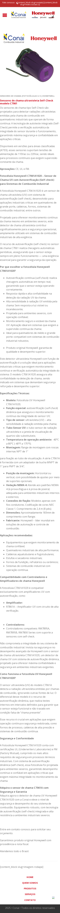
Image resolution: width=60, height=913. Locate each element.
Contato (30, 900)
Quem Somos (30, 882)
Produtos (30, 888)
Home (30, 877)
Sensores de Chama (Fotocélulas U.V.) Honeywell (27, 96)
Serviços (30, 894)
